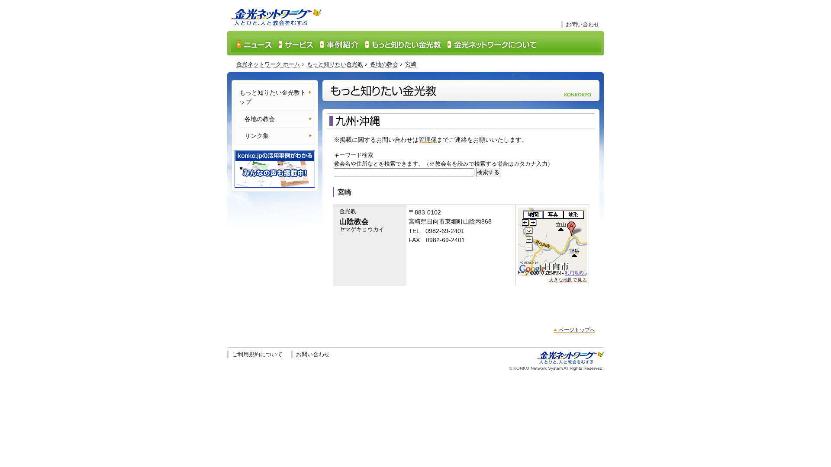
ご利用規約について (257, 354)
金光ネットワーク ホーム (268, 64)
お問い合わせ (582, 24)
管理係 (428, 139)
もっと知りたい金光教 (335, 64)
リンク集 (257, 135)
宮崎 (410, 64)
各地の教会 (384, 64)
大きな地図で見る (568, 279)
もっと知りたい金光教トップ (272, 97)
